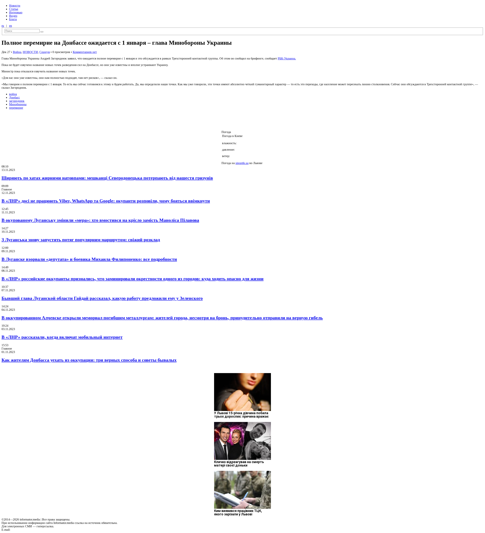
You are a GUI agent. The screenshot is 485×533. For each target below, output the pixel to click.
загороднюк (16, 101)
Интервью (15, 12)
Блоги (13, 19)
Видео (13, 15)
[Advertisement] (61, 121)
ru (3, 25)
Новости (14, 5)
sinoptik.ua (242, 163)
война (13, 94)
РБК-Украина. (287, 58)
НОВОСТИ (30, 52)
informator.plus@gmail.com (27, 529)
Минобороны (18, 104)
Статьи (13, 9)
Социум (44, 52)
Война (17, 52)
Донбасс (14, 97)
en (10, 25)
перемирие (16, 107)
